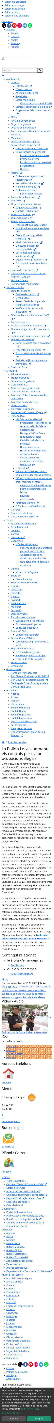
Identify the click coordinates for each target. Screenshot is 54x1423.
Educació (11, 1302)
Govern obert (9, 1208)
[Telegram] (25, 25)
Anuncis (10, 1057)
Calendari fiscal (14, 1205)
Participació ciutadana (18, 1340)
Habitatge (11, 1316)
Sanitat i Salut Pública (18, 1347)
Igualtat (10, 1319)
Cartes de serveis (15, 1187)
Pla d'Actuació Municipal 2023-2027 (25, 1215)
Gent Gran (12, 1312)
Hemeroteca (13, 1243)
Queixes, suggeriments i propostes (25, 1194)
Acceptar (39, 1418)
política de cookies (29, 1408)
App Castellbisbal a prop (19, 1260)
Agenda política (14, 1053)
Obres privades (14, 1337)
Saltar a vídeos (12, 12)
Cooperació (12, 1295)
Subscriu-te (8, 1146)
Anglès (14, 40)
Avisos (9, 1236)
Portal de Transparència (19, 1212)
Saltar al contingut (15, 5)
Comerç (10, 1288)
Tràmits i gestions (16, 1181)
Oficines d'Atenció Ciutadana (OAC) (25, 1184)
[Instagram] (19, 25)
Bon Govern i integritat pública (23, 1219)
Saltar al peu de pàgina (17, 15)
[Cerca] (39, 70)
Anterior (6, 1121)
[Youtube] (14, 25)
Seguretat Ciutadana (17, 1351)
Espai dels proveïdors (18, 1201)
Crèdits (10, 1368)
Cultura (10, 1299)
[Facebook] (9, 25)
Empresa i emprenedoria (19, 1306)
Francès (15, 46)
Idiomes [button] (10, 29)
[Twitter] (4, 25)
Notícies (10, 1240)
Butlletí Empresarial (17, 1257)
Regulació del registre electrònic (23, 1198)
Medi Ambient (14, 1326)
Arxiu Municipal (14, 1281)
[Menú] (3, 75)
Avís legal (11, 1375)
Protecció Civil (14, 1344)
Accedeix (6, 1082)
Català (14, 33)
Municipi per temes (12, 1274)
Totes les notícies (17, 742)
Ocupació (11, 1333)
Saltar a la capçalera (15, 1)
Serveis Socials (14, 1354)
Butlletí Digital (14, 1250)
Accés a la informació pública (22, 1191)
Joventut (10, 1323)
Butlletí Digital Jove (16, 1253)
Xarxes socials (13, 1264)
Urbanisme (12, 1358)
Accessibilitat (13, 1378)
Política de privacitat (17, 1372)
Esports (10, 1309)
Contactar (7, 21)
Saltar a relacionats (15, 8)
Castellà (15, 36)
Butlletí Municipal (15, 1246)
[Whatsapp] (30, 25)
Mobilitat (11, 1330)
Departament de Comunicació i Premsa (27, 1271)
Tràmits (6, 1177)
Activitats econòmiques (19, 1278)
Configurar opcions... (12, 1412)
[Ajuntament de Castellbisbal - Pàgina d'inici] (20, 62)
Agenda (10, 1050)
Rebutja (14, 1418)
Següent (15, 1121)
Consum (10, 1285)
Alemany (15, 43)
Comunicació (13, 1292)
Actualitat (11, 1047)
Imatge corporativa (16, 1267)
